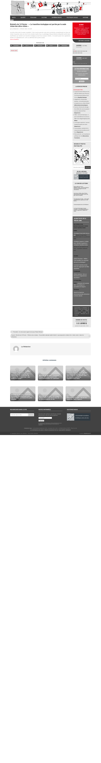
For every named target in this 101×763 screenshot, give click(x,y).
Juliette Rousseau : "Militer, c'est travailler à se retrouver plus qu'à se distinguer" (81, 260)
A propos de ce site (53, 428)
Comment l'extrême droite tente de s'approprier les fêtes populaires (81, 266)
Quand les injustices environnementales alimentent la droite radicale (82, 294)
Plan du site (74, 428)
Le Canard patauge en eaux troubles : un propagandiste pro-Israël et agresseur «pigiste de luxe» (81, 210)
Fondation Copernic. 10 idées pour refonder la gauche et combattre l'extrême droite (81, 243)
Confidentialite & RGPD (64, 428)
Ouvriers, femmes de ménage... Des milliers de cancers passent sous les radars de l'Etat (81, 109)
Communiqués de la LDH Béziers (81, 204)
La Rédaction (15, 28)
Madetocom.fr (87, 433)
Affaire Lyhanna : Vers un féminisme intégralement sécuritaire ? (80, 275)
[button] (73, 63)
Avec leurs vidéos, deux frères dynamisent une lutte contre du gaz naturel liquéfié (81, 194)
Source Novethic (14, 39)
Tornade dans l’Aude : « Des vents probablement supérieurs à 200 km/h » (81, 199)
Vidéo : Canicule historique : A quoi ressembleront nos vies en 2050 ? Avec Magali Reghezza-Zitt (82, 116)
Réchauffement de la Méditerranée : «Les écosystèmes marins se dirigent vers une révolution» (81, 188)
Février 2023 (14, 50)
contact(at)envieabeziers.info (40, 428)
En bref (30, 28)
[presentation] (73, 49)
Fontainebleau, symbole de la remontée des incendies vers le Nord (81, 130)
